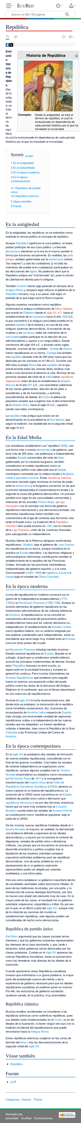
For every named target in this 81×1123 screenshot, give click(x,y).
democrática (44, 449)
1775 (64, 599)
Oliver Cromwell (48, 576)
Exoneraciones (43, 1118)
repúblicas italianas (59, 478)
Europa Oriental (62, 810)
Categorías (12, 1099)
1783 (9, 603)
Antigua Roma (14, 290)
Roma (32, 365)
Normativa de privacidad (14, 1116)
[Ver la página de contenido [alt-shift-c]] (7, 37)
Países (38, 1099)
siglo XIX (24, 700)
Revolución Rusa (20, 778)
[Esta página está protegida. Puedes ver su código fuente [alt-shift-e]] (57, 37)
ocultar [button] (29, 156)
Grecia (67, 348)
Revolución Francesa (31, 603)
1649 (30, 573)
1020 (65, 316)
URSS (53, 786)
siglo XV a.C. (55, 312)
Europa (70, 639)
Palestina (29, 312)
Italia (61, 457)
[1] (11, 1082)
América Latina (36, 712)
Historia (26, 1099)
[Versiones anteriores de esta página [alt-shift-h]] (64, 37)
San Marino (57, 419)
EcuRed (25, 5)
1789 (49, 603)
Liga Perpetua (20, 530)
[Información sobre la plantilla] (76, 55)
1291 (49, 526)
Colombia (11, 732)
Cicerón (21, 286)
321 (30, 385)
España (66, 712)
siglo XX (18, 754)
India (49, 377)
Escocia (64, 573)
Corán (58, 1019)
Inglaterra (51, 573)
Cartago (52, 353)
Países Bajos (46, 502)
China (46, 397)
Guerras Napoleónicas (19, 677)
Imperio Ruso (37, 782)
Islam (23, 1042)
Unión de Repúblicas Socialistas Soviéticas (35, 784)
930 (64, 446)
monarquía (38, 316)
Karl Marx (12, 936)
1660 (37, 573)
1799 (56, 603)
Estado (54, 348)
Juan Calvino (66, 544)
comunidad (12, 337)
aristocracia (56, 259)
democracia (13, 251)
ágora (33, 271)
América (14, 615)
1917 (38, 778)
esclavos (28, 332)
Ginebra (28, 544)
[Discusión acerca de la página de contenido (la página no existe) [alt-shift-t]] (16, 37)
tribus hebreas (64, 308)
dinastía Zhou (20, 405)
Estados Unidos (61, 627)
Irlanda (10, 576)
